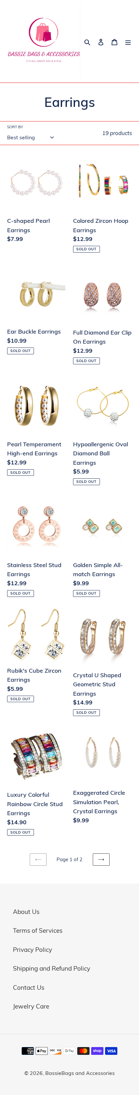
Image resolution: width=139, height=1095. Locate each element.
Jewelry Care (31, 1006)
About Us (26, 912)
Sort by (15, 126)
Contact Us (28, 987)
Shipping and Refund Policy (51, 968)
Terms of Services (37, 930)
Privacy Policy (32, 949)
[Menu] (128, 41)
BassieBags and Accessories (80, 1073)
